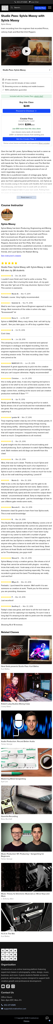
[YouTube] (3, 986)
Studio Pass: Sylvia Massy (14, 70)
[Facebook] (8, 986)
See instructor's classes (11, 255)
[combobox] (21, 7)
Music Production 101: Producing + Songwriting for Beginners (22, 854)
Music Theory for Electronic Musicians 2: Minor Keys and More (25, 894)
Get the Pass (40, 8)
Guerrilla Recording (9, 816)
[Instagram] (13, 986)
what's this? (38, 96)
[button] (47, 1018)
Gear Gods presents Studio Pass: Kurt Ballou (20, 666)
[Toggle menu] (49, 7)
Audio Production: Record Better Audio (18, 741)
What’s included (44, 143)
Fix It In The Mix (8, 933)
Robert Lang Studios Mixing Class (15, 703)
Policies (26, 1021)
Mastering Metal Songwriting (13, 778)
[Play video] (26, 51)
